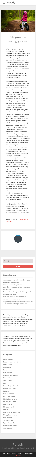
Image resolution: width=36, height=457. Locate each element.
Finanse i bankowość (10, 375)
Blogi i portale (8, 359)
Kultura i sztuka (8, 394)
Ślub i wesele (7, 418)
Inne (4, 383)
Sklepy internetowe (10, 415)
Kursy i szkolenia (9, 396)
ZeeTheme (18, 455)
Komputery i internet (10, 386)
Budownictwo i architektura (12, 362)
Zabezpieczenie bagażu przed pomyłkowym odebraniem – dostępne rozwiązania (16, 287)
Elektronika (7, 367)
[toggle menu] (4, 2)
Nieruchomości (8, 407)
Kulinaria (6, 391)
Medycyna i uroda (9, 402)
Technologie (7, 428)
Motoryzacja (7, 404)
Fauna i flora (7, 370)
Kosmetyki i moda (9, 388)
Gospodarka (7, 380)
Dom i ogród (7, 365)
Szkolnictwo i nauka (10, 425)
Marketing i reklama (10, 399)
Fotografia (7, 378)
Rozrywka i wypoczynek (11, 412)
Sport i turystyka (9, 423)
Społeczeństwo (8, 420)
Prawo (5, 410)
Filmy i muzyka (8, 372)
